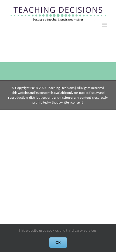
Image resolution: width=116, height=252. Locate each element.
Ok (58, 242)
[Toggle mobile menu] (105, 25)
